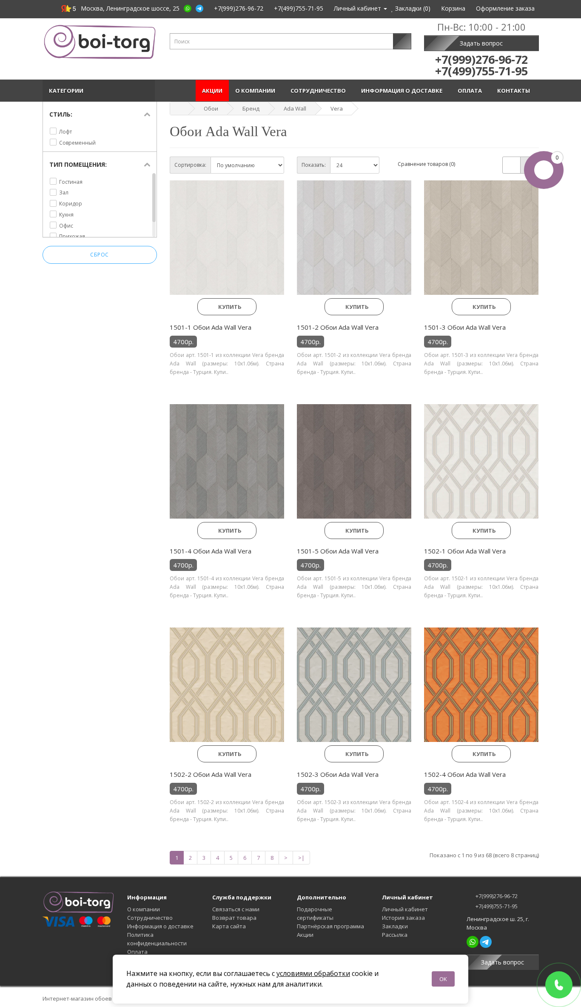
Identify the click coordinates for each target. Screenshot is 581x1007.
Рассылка (394, 935)
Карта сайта (229, 926)
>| (301, 858)
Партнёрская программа (330, 926)
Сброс (99, 254)
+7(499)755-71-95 (496, 906)
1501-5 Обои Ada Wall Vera (338, 551)
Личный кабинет (405, 909)
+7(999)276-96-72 (496, 896)
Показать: (314, 164)
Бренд (250, 108)
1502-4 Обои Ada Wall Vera (465, 774)
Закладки (395, 926)
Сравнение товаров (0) (426, 164)
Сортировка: (190, 164)
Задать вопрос (481, 43)
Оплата (471, 90)
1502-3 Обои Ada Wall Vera (338, 774)
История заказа (403, 917)
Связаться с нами (235, 909)
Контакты (515, 90)
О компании (256, 90)
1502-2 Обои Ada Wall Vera (210, 774)
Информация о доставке (403, 90)
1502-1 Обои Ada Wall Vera (465, 551)
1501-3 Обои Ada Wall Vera (465, 327)
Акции (212, 90)
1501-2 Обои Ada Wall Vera (338, 327)
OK (443, 979)
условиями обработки (313, 973)
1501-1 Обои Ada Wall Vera (210, 327)
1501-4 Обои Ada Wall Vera (210, 551)
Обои (211, 108)
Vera (336, 108)
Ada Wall (295, 108)
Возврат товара (234, 917)
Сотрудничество (319, 90)
